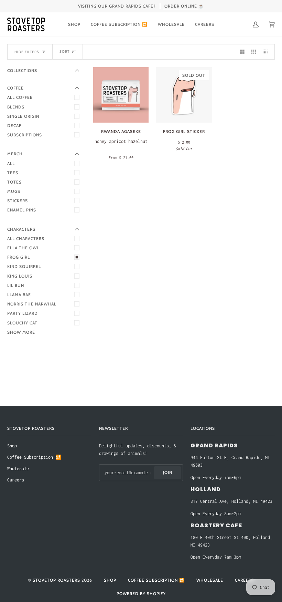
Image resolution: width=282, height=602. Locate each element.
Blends (15, 107)
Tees (12, 172)
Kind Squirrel (24, 266)
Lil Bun (15, 285)
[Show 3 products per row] (254, 51)
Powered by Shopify (141, 593)
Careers (15, 479)
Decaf (14, 125)
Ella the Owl (23, 247)
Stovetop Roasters (56, 580)
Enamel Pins (21, 209)
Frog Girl (18, 257)
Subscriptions (24, 134)
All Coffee (20, 97)
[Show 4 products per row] (266, 51)
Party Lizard (22, 313)
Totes (14, 182)
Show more (21, 332)
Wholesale (18, 468)
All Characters (25, 238)
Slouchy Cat (22, 322)
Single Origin (23, 116)
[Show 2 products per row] (242, 51)
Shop (12, 445)
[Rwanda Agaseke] (121, 95)
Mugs (13, 191)
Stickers (17, 200)
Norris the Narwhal (31, 304)
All (11, 163)
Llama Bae (19, 294)
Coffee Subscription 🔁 (34, 457)
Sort (64, 51)
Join (167, 472)
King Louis (19, 276)
